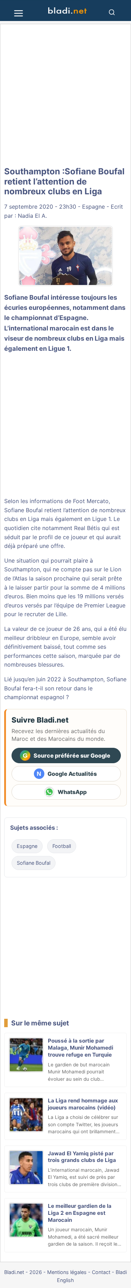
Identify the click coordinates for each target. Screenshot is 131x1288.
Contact (101, 1272)
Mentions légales (67, 1272)
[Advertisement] (65, 95)
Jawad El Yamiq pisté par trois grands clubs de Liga (82, 1157)
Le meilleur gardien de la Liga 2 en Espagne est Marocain (79, 1213)
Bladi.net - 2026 (23, 1272)
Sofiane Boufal (33, 863)
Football (61, 846)
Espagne (93, 206)
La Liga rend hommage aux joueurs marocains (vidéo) (83, 1104)
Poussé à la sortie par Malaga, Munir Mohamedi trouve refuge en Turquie (80, 1047)
